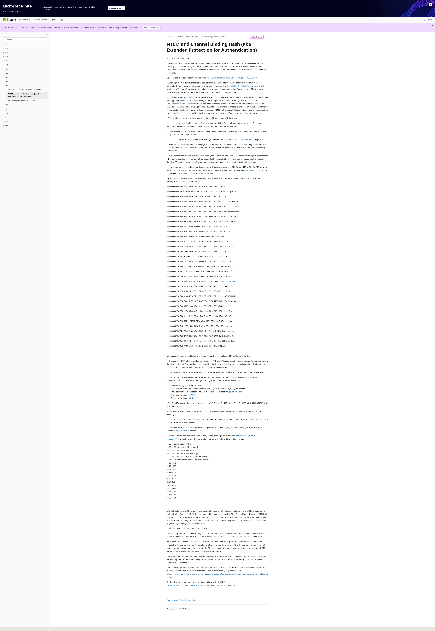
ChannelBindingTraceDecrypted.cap (182, 600)
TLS (215, 97)
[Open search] (424, 20)
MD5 (191, 398)
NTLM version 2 (245, 139)
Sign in (429, 20)
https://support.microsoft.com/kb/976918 (185, 585)
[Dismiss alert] (430, 4)
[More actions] (266, 37)
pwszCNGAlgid (235, 392)
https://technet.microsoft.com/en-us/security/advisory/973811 (228, 78)
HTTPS (190, 97)
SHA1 (191, 395)
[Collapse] (48, 35)
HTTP (182, 100)
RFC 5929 (242, 86)
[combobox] (25, 39)
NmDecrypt (251, 170)
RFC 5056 (231, 86)
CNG (205, 388)
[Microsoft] (4, 19)
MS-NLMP (184, 431)
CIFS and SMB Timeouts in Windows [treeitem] (21, 101)
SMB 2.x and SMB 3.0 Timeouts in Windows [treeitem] (24, 90)
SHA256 (204, 123)
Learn (169, 37)
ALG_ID (213, 388)
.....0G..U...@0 (229, 281)
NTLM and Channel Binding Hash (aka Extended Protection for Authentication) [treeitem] (26, 95)
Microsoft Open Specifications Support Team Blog (205, 37)
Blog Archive (179, 37)
